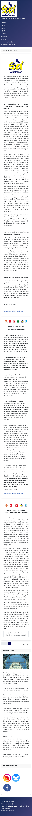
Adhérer (3, 39)
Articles (3, 23)
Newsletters (4, 36)
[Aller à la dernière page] (21, 643)
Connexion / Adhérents (8, 45)
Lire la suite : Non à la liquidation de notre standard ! (16, 634)
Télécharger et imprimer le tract (13, 311)
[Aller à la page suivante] (18, 643)
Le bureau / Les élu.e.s (8, 42)
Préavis (3, 31)
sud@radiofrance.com (8, 810)
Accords (3, 34)
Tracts (3, 28)
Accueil (3, 25)
